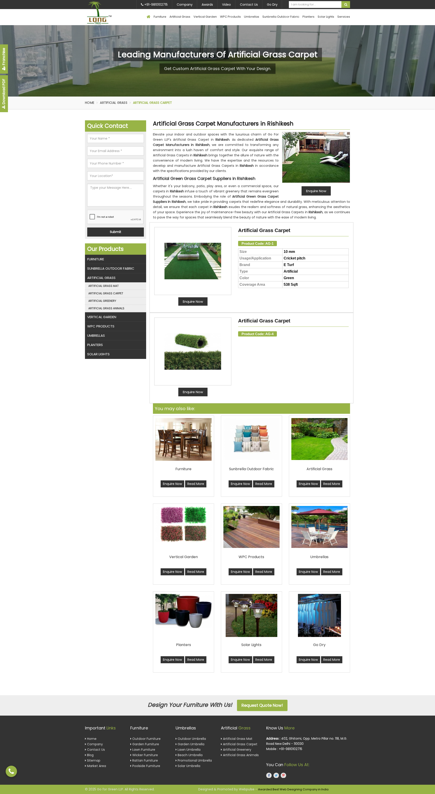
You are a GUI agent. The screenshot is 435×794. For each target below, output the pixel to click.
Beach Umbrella (190, 755)
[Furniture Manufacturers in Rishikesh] (183, 439)
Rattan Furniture (144, 760)
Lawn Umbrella (189, 749)
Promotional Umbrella (194, 760)
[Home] (148, 17)
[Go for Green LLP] (106, 12)
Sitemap (93, 760)
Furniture (160, 17)
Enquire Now (193, 301)
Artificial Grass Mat (103, 286)
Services (343, 17)
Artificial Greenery (102, 301)
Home (89, 102)
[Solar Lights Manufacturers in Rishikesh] (251, 615)
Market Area (96, 766)
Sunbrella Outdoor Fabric (280, 17)
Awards (207, 4)
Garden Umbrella (190, 744)
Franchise (3, 57)
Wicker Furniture (144, 755)
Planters (308, 17)
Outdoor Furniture (146, 738)
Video (226, 4)
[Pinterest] (283, 775)
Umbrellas (251, 17)
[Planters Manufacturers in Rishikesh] (183, 611)
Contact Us (249, 4)
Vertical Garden (205, 17)
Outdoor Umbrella (191, 738)
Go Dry (272, 4)
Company (185, 4)
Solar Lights (326, 17)
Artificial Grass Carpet (264, 230)
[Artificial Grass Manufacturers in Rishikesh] (319, 439)
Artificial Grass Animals (106, 308)
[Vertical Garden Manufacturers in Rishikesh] (183, 524)
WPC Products (230, 17)
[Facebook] (269, 775)
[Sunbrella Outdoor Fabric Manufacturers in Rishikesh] (251, 439)
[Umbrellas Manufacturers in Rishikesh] (319, 527)
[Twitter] (276, 775)
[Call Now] (11, 771)
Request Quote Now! (262, 705)
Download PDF (3, 92)
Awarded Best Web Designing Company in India (293, 789)
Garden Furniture (145, 744)
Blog (90, 755)
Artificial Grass (179, 17)
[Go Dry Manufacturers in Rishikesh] (319, 615)
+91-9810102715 (155, 4)
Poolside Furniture (145, 766)
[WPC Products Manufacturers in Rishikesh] (251, 527)
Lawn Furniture (143, 749)
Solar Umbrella (188, 766)
